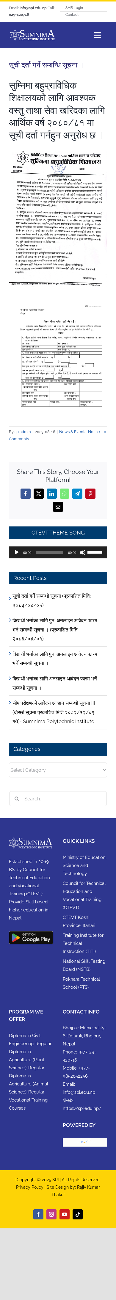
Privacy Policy (30, 1187)
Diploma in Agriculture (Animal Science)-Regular (28, 1084)
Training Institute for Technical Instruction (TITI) (83, 943)
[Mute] (83, 552)
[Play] (17, 552)
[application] (58, 552)
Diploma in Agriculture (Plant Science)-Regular (26, 1060)
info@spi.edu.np (79, 1092)
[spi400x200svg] (32, 31)
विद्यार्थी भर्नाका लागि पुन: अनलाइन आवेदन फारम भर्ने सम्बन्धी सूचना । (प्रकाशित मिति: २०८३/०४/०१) (54, 629)
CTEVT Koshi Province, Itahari (79, 921)
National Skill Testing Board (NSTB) (84, 965)
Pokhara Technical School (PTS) (81, 983)
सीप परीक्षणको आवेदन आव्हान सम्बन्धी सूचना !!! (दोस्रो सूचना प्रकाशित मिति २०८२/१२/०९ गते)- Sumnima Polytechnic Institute (53, 712)
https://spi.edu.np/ (82, 1108)
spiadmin (23, 431)
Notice (94, 431)
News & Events (72, 431)
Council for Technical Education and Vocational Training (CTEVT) (84, 895)
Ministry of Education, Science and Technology (84, 865)
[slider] (95, 551)
